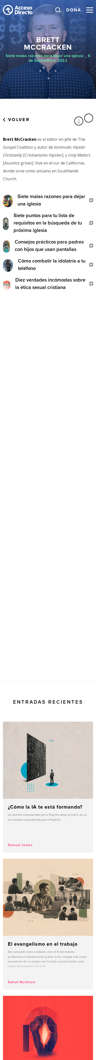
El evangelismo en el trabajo (48, 924)
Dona (73, 10)
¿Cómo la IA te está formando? (48, 787)
